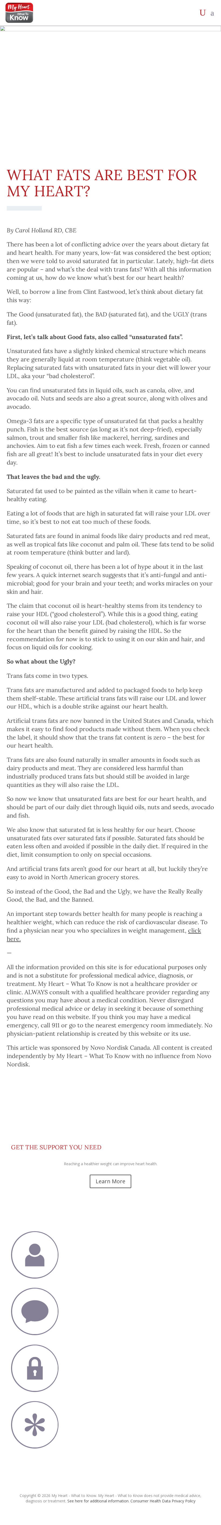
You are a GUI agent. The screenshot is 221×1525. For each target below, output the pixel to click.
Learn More (110, 1181)
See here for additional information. (98, 1500)
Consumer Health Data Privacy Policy (162, 1500)
